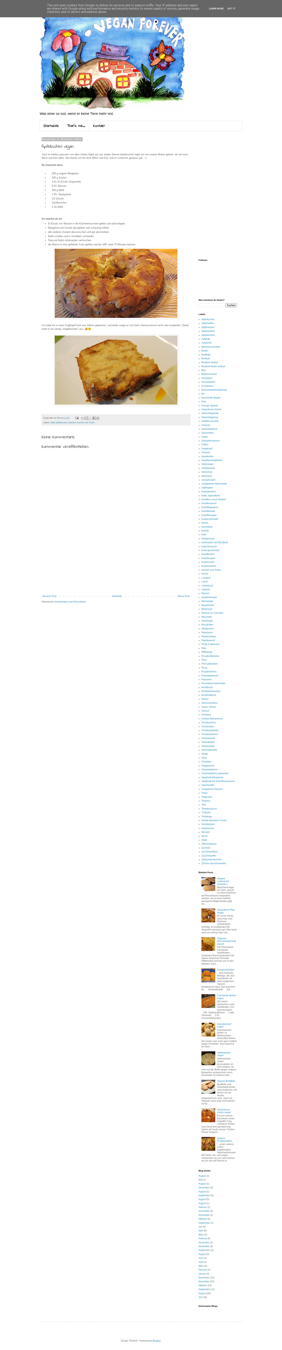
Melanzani (206, 609)
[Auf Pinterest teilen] (98, 418)
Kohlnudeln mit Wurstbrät (214, 542)
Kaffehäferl (207, 487)
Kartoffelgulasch (209, 507)
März (201, 1234)
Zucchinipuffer (208, 855)
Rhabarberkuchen (210, 691)
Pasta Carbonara (210, 644)
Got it (232, 8)
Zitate (204, 840)
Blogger (157, 1340)
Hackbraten (207, 456)
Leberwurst (207, 585)
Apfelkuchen (62, 422)
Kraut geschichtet (210, 550)
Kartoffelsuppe (209, 515)
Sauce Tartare (208, 707)
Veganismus (207, 828)
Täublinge (206, 816)
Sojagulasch (207, 765)
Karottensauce (209, 503)
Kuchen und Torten (86, 422)
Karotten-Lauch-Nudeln (213, 499)
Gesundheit (207, 433)
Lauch (204, 581)
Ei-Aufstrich (207, 386)
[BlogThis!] (87, 418)
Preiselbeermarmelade (213, 683)
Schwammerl (208, 738)
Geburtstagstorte (210, 413)
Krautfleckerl (207, 554)
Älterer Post (183, 596)
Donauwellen (208, 382)
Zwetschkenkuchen (211, 859)
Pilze (204, 660)
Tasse (204, 793)
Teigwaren (206, 797)
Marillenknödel (209, 597)
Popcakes (206, 679)
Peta (203, 648)
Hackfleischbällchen (212, 460)
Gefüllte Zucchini (210, 421)
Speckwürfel (207, 785)
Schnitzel (206, 714)
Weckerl (205, 832)
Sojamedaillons (209, 769)
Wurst (204, 836)
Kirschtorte (207, 527)
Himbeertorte (208, 468)
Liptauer (205, 589)
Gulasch (205, 452)
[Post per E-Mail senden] (76, 418)
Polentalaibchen (210, 675)
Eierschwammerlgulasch (214, 390)
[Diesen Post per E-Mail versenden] (83, 418)
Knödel (205, 530)
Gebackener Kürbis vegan (224, 1111)
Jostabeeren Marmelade (214, 483)
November (204, 1215)
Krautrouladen (208, 566)
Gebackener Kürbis (211, 409)
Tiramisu (205, 800)
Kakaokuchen (208, 491)
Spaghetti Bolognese (212, 777)
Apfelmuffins (207, 323)
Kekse (204, 523)
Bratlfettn (206, 354)
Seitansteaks (208, 746)
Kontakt (99, 126)
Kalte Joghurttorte (210, 495)
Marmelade (207, 601)
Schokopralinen (209, 734)
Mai (200, 1179)
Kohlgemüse (208, 538)
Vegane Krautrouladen (224, 1139)
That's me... (76, 126)
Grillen (204, 444)
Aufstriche (206, 342)
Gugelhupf (206, 448)
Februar (203, 1207)
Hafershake (207, 464)
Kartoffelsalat (208, 511)
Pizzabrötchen (208, 671)
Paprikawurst (208, 640)
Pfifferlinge (207, 652)
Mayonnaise (207, 605)
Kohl (203, 534)
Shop (204, 757)
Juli (200, 1226)
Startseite (51, 126)
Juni (201, 1258)
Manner (205, 593)
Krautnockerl (208, 562)
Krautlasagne (208, 558)
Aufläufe (205, 339)
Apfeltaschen (208, 335)
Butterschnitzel (209, 374)
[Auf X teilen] (90, 418)
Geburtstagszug (209, 417)
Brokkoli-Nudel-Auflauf (213, 366)
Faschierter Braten (211, 397)
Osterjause (207, 632)
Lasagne (206, 577)
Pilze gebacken (209, 663)
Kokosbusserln (209, 546)
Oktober (203, 1219)
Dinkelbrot (206, 378)
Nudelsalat (207, 620)
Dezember (204, 1187)
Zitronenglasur (209, 843)
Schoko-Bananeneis (212, 718)
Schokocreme (208, 722)
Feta (203, 401)
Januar (202, 1273)
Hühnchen (206, 472)
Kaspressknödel (209, 519)
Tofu (203, 804)
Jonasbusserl (208, 480)
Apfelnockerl (207, 327)
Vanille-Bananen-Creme (214, 820)
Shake (204, 753)
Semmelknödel (209, 750)
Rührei (205, 699)
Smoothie (206, 761)
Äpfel (52, 422)
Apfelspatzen (208, 331)
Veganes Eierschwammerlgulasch (226, 941)
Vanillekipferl (208, 824)
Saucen (205, 710)
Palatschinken (208, 636)
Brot (203, 370)
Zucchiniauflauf (209, 851)
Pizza (204, 667)
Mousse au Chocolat (212, 613)
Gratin (204, 437)
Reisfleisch (207, 687)
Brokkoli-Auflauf (209, 362)
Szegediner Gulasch (212, 789)
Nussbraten (207, 624)
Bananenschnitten (210, 347)
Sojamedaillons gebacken (215, 773)
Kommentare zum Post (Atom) (70, 601)
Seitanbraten (208, 742)
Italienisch (206, 476)
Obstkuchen (207, 628)
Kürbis (204, 573)
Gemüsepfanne (209, 429)
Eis (203, 393)
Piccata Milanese (210, 656)
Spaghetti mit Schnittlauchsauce (218, 781)
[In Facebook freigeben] (94, 418)
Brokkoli (205, 358)
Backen (72, 422)
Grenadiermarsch (210, 440)
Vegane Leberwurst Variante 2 (223, 881)
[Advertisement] (116, 563)
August (202, 1176)
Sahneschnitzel (209, 703)
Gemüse (205, 425)
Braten (204, 350)
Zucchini (205, 848)
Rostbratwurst (208, 695)
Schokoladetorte (210, 730)
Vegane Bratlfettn (226, 1081)
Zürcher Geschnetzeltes (213, 863)
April (201, 1230)
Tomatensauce (209, 808)
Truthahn (206, 812)
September (204, 1195)
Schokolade (207, 726)
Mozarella (206, 617)
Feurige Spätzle (209, 405)
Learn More (216, 8)
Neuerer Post (49, 596)
